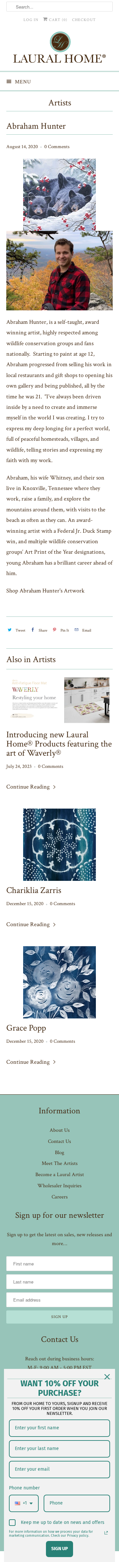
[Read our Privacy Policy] (106, 1533)
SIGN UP (59, 1548)
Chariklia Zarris (33, 890)
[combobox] (24, 1503)
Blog (59, 1152)
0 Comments (56, 147)
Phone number (24, 1488)
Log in (30, 19)
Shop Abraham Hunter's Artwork (45, 590)
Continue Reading (28, 787)
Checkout (84, 19)
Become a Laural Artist (59, 1174)
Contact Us (59, 1141)
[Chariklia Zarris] (59, 845)
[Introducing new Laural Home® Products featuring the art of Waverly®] (59, 699)
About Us (60, 1130)
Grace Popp (26, 1028)
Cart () (57, 19)
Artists (59, 102)
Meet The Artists (60, 1163)
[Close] (107, 1377)
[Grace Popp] (59, 982)
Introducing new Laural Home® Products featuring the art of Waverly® (59, 744)
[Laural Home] (59, 49)
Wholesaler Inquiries (59, 1185)
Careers (60, 1197)
